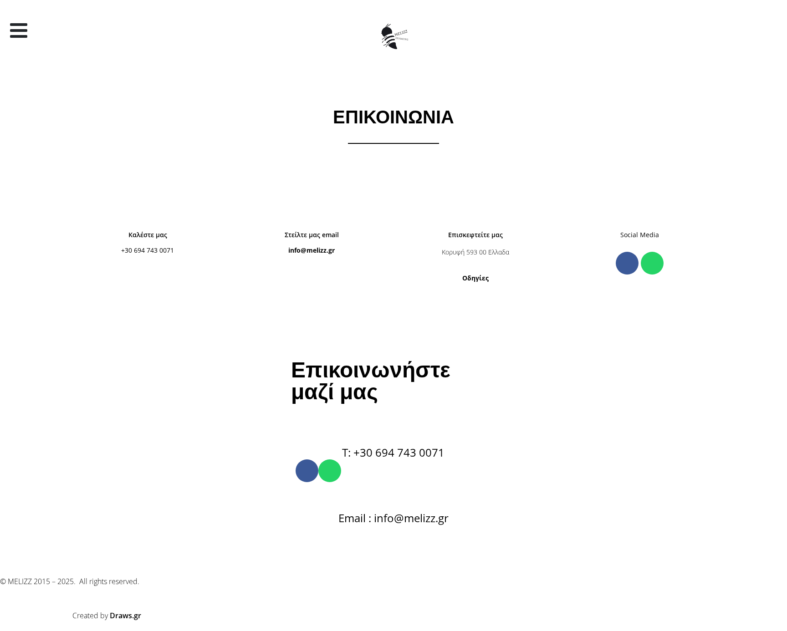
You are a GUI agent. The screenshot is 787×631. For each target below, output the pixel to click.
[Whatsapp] (652, 263)
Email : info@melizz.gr (393, 517)
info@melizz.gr (311, 250)
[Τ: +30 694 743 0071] (393, 428)
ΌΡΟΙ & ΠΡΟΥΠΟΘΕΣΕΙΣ (336, 548)
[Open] (19, 30)
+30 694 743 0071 (147, 250)
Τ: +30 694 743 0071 (393, 452)
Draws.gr (125, 616)
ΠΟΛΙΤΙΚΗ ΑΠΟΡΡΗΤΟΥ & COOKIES (436, 548)
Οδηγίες (475, 278)
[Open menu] (15, 51)
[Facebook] (627, 263)
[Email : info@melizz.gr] (393, 493)
